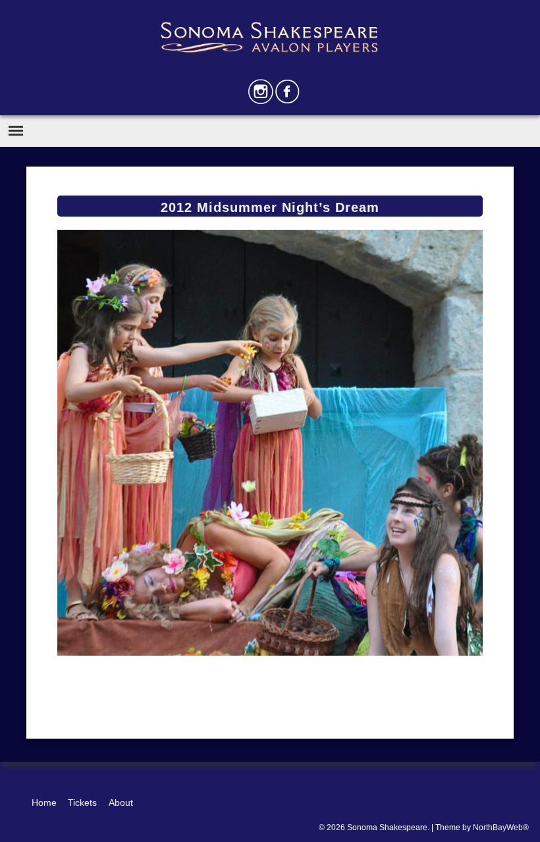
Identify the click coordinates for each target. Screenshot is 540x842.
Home (44, 802)
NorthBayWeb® (501, 827)
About (121, 802)
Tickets (82, 802)
